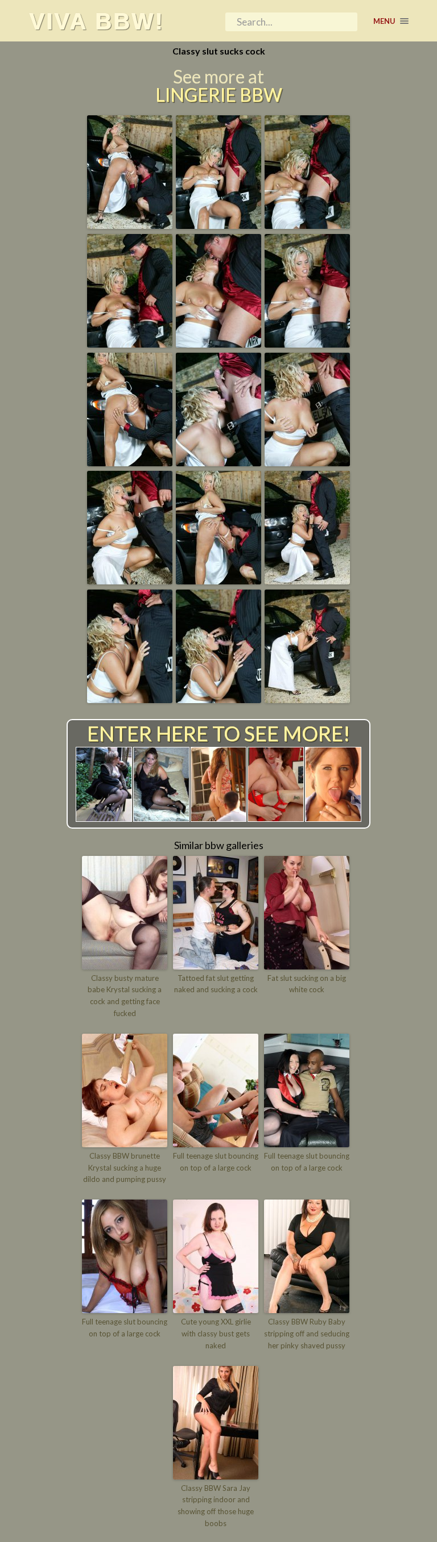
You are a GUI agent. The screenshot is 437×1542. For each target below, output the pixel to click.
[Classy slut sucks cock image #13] (129, 699)
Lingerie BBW (218, 95)
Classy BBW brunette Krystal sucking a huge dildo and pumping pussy (124, 1167)
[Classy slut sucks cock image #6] (307, 343)
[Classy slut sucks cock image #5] (218, 343)
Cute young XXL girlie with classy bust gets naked (216, 1333)
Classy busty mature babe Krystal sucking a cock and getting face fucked (125, 995)
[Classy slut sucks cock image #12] (307, 580)
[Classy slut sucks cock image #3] (307, 225)
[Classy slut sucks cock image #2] (218, 225)
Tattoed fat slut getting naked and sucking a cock (216, 983)
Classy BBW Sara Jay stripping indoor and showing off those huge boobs (216, 1506)
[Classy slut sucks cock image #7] (129, 462)
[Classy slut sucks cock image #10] (129, 580)
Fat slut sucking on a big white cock (306, 983)
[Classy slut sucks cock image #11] (218, 580)
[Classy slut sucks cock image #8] (218, 462)
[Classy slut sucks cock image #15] (307, 699)
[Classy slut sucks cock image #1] (129, 225)
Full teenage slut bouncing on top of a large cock (215, 1161)
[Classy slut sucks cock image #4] (129, 343)
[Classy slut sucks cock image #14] (218, 699)
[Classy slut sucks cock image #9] (307, 462)
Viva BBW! (96, 21)
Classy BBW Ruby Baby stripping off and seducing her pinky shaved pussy (306, 1333)
